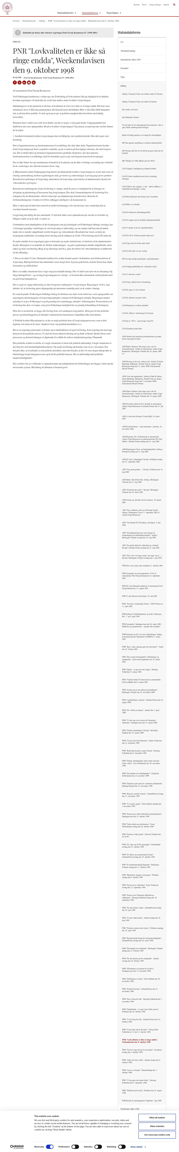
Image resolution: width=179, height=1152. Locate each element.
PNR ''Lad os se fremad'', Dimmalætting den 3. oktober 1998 (139, 1071)
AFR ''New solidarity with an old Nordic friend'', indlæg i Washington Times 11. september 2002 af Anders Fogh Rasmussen (140, 512)
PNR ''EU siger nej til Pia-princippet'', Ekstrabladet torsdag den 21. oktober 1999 (141, 845)
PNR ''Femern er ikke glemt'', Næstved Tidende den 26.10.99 (141, 835)
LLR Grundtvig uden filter (132, 328)
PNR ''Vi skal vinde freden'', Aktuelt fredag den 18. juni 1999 (141, 919)
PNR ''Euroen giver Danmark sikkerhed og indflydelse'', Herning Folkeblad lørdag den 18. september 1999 (139, 897)
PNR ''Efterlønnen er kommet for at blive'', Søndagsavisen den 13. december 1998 (138, 969)
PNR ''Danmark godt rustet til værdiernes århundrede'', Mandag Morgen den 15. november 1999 (142, 784)
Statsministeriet (65, 12)
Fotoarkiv (125, 68)
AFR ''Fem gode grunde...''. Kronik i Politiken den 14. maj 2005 (142, 470)
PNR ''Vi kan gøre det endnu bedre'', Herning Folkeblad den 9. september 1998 (139, 1081)
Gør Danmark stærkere (130, 117)
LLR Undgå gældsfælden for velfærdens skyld (139, 266)
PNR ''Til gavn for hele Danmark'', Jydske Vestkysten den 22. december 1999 (142, 741)
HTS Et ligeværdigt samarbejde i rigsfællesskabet (140, 259)
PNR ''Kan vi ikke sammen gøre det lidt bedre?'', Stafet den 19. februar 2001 (142, 648)
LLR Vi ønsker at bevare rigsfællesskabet (137, 227)
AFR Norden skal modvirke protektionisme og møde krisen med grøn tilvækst (141, 337)
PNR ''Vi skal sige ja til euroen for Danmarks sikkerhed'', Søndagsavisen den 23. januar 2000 (139, 721)
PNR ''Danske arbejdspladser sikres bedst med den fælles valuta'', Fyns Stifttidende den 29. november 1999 (141, 763)
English (166, 4)
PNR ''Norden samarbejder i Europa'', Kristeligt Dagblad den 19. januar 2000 (140, 731)
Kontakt (137, 4)
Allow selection (157, 1126)
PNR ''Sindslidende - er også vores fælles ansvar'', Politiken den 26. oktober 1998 (140, 1010)
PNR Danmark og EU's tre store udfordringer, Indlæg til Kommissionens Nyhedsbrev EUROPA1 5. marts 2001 (142, 636)
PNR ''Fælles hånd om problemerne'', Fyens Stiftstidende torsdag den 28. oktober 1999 (138, 825)
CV (122, 42)
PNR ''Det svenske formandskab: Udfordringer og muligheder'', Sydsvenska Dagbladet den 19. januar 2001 (141, 659)
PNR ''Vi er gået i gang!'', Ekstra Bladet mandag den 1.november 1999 (141, 805)
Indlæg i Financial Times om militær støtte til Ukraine (142, 94)
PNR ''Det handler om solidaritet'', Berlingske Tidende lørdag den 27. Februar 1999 (142, 949)
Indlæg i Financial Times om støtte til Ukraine (139, 101)
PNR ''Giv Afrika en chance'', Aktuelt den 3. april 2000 (140, 711)
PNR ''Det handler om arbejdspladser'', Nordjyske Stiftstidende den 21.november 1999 (140, 774)
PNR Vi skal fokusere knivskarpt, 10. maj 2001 (139, 596)
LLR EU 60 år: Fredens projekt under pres (138, 235)
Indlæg (123, 85)
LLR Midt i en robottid (130, 204)
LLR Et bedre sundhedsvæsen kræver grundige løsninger (139, 177)
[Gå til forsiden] (7, 4)
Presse (144, 4)
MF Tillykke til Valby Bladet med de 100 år (138, 161)
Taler (123, 77)
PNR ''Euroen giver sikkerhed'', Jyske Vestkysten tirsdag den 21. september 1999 (140, 886)
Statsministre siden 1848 (131, 59)
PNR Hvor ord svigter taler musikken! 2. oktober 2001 (142, 565)
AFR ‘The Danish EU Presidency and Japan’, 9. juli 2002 (141, 523)
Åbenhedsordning (128, 50)
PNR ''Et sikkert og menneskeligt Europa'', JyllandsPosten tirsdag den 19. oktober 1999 (138, 855)
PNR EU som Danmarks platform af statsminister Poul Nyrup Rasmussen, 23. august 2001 (142, 587)
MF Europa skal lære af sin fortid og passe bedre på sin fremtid (142, 151)
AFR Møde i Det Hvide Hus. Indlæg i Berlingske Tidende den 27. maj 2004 (140, 480)
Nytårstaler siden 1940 (130, 1108)
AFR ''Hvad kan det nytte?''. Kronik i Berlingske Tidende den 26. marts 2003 (140, 491)
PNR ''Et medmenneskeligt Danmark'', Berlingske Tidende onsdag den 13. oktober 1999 (140, 865)
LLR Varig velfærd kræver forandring (136, 282)
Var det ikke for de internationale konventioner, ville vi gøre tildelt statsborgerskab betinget (142, 126)
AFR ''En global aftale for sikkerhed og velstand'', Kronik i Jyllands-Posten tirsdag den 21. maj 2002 (140, 546)
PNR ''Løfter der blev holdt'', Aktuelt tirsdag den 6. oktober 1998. (141, 1061)
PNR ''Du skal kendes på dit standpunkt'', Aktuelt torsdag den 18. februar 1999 (140, 959)
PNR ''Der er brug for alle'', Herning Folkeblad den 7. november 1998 (142, 1000)
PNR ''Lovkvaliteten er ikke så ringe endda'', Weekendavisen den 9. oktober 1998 (140, 1040)
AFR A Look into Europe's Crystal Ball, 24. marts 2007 (141, 417)
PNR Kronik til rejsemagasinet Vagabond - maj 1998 (141, 1100)
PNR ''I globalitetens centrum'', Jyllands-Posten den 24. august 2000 (142, 701)
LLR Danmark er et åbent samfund (135, 305)
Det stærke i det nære (130, 109)
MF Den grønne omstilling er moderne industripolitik (142, 143)
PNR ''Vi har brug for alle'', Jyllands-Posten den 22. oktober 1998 (141, 1020)
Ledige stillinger (155, 4)
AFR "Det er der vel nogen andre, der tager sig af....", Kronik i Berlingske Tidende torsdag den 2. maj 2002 (142, 556)
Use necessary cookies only (157, 1135)
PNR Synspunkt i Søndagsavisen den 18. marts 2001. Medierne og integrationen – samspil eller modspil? (142, 625)
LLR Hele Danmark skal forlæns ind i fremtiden (140, 196)
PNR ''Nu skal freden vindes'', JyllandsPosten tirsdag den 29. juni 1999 (141, 908)
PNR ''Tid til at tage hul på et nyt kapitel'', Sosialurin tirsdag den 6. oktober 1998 (142, 1051)
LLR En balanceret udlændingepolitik (136, 212)
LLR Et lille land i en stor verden (134, 251)
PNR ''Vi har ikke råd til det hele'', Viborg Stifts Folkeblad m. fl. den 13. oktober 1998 (140, 1030)
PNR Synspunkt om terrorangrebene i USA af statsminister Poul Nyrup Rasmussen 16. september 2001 (141, 575)
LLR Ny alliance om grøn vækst (134, 297)
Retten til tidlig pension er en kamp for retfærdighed (141, 135)
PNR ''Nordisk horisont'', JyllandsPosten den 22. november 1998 (140, 990)
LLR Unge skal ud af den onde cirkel (136, 243)
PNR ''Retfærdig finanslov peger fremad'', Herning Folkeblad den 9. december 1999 (141, 751)
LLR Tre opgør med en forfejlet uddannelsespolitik (141, 220)
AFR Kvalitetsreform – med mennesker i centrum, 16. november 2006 (142, 427)
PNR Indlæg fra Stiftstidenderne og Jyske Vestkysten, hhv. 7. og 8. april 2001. (142, 615)
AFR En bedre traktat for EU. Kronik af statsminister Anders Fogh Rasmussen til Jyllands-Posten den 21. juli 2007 (142, 406)
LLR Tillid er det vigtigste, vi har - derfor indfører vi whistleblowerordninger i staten (142, 187)
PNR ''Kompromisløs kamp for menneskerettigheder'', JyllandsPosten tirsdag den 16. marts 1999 (142, 939)
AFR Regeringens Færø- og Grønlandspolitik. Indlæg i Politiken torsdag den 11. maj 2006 (142, 450)
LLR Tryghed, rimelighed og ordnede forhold (139, 168)
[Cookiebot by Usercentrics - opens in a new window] (17, 1147)
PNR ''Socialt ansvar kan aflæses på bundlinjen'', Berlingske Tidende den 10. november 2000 (140, 691)
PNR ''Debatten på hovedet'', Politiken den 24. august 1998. (142, 1091)
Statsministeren (90, 12)
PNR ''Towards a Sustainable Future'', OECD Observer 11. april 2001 (142, 604)
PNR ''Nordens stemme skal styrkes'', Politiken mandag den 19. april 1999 (142, 929)
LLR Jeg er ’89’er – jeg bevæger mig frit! (137, 321)
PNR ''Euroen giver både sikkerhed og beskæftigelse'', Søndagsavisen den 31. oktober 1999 (142, 815)
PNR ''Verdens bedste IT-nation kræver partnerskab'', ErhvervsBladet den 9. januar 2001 (141, 680)
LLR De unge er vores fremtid (133, 289)
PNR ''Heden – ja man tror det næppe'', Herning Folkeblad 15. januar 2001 (140, 670)
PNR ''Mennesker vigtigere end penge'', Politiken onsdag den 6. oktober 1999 (140, 876)
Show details (136, 1147)
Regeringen (112, 12)
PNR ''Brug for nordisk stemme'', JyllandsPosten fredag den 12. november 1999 (142, 794)
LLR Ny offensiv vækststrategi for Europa (137, 313)
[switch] (75, 1147)
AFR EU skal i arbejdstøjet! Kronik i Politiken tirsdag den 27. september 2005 (142, 460)
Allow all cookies (157, 1117)
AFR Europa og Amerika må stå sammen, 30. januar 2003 (141, 501)
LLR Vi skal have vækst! (131, 274)
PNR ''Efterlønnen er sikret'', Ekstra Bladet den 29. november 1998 (141, 980)
